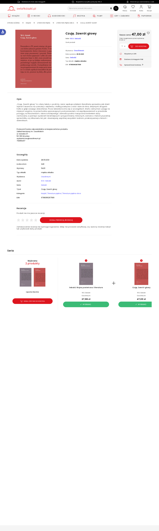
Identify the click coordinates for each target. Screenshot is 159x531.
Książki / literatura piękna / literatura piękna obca (61, 193)
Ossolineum (79, 50)
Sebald (73, 57)
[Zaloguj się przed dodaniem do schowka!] (148, 33)
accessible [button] (2, 31)
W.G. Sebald (75, 38)
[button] (111, 8)
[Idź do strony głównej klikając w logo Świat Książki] (21, 8)
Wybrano (87, 304)
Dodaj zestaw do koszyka (34, 301)
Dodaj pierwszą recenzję (61, 220)
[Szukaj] (115, 8)
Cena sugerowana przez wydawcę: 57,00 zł (131, 39)
